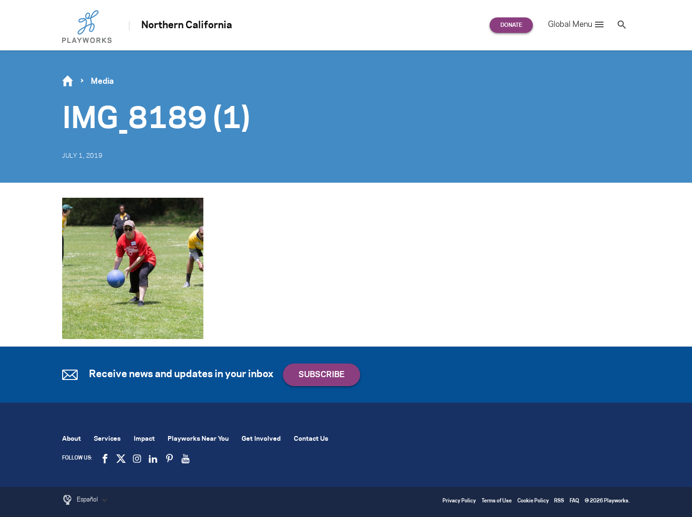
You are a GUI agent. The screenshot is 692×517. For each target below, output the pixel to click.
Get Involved (261, 439)
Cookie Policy (533, 501)
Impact (144, 439)
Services (107, 439)
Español (88, 499)
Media (102, 81)
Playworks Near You (198, 439)
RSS (559, 501)
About (71, 439)
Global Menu (570, 24)
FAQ (574, 501)
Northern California (186, 25)
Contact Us (311, 439)
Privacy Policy (459, 501)
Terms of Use (497, 501)
